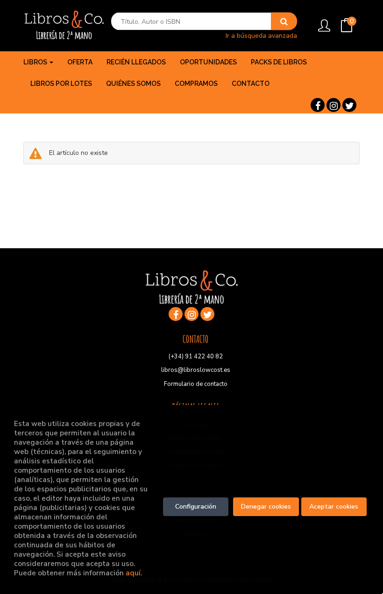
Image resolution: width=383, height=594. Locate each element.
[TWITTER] (349, 105)
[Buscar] (284, 21)
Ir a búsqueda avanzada (261, 35)
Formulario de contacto (195, 384)
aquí (133, 573)
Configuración (195, 506)
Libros (36, 62)
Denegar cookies (266, 506)
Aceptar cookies (333, 506)
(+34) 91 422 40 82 (196, 356)
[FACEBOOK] (318, 105)
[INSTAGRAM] (333, 105)
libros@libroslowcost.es (195, 370)
